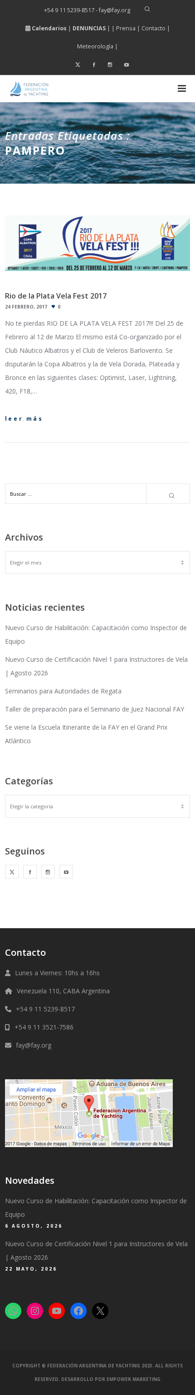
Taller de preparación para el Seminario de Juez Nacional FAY (94, 709)
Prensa (126, 28)
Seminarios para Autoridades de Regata (63, 691)
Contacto (153, 28)
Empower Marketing (134, 1379)
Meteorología (95, 46)
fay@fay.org (33, 1045)
